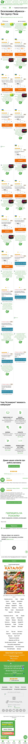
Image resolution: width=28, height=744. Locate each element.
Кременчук (8, 624)
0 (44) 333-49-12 (8, 666)
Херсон (14, 603)
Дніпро (13, 601)
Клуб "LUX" (17, 636)
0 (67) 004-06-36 (17, 668)
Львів (20, 603)
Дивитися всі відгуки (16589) (14, 502)
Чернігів (11, 612)
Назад (4, 7)
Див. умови (20, 436)
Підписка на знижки (14, 638)
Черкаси (8, 603)
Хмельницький (19, 610)
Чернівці (14, 622)
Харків (22, 599)
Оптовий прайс (11, 649)
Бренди (19, 649)
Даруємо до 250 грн (14, 640)
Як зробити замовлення (20, 689)
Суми (12, 610)
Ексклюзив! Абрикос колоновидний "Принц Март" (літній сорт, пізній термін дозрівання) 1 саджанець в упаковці (7, 46)
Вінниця (7, 605)
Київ (16, 599)
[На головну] (2, 2)
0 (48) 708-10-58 (8, 668)
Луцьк (20, 605)
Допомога (20, 642)
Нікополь (14, 607)
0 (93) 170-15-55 (17, 666)
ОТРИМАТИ (8, 733)
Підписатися (14, 526)
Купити (7, 54)
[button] (5, 75)
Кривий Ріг (14, 605)
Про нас (13, 631)
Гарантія (8, 633)
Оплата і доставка (17, 633)
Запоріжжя (19, 601)
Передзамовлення (8, 646)
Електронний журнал (7, 689)
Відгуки (10, 636)
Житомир (17, 612)
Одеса (7, 601)
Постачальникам (20, 646)
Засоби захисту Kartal (10, 642)
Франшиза (4, 687)
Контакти (20, 631)
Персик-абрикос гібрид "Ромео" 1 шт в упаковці (7, 81)
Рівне (6, 610)
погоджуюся (7, 528)
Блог (7, 631)
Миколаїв (7, 607)
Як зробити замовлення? (14, 644)
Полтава (21, 607)
